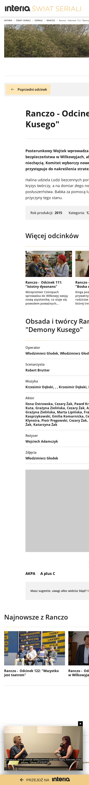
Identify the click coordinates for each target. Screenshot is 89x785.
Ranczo (51, 20)
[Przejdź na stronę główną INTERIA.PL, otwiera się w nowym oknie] (17, 8)
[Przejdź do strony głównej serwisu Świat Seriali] (56, 8)
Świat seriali (23, 20)
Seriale (39, 20)
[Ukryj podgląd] (80, 723)
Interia (8, 20)
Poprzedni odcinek (32, 89)
